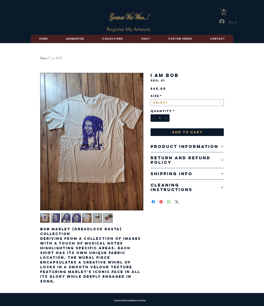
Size (156, 96)
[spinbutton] (160, 118)
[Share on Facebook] (153, 201)
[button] (223, 12)
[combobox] (187, 102)
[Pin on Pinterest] (161, 201)
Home (43, 58)
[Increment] (166, 118)
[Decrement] (153, 118)
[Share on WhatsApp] (168, 201)
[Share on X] (176, 201)
